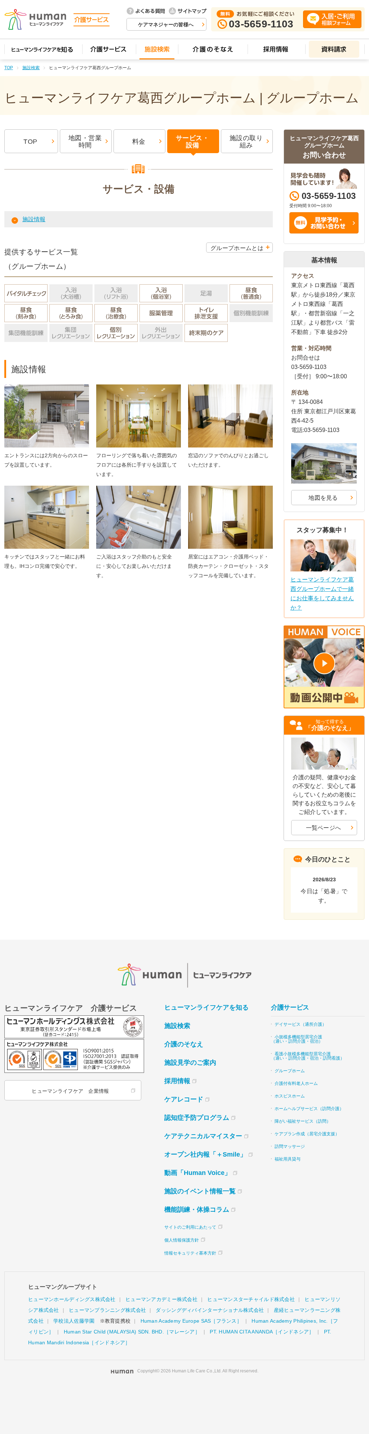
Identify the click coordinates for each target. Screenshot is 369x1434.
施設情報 (33, 219)
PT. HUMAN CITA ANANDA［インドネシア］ (262, 1332)
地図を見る (323, 498)
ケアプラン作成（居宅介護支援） (307, 1133)
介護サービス (290, 1007)
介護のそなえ (183, 1044)
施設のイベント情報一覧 (200, 1191)
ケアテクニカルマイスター (203, 1136)
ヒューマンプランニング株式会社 (107, 1310)
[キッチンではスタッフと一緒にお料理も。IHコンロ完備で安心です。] (46, 487)
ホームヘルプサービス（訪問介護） (309, 1108)
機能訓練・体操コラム (196, 1209)
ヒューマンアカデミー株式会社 (161, 1299)
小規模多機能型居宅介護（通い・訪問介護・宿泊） (297, 1039)
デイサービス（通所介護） (300, 1024)
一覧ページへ (323, 828)
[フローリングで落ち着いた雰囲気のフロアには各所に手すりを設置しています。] (138, 386)
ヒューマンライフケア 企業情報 (70, 1091)
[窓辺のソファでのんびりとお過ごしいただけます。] (230, 386)
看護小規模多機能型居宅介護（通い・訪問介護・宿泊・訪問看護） (307, 1056)
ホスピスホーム (290, 1096)
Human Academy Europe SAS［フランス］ (191, 1321)
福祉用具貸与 (288, 1159)
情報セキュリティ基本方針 (190, 1253)
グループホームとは (236, 248)
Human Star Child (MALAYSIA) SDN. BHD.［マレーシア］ (132, 1332)
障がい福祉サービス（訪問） (303, 1121)
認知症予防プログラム (196, 1117)
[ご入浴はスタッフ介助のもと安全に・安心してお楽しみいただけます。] (138, 487)
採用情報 (177, 1081)
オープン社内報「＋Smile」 (205, 1154)
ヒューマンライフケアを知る (206, 1007)
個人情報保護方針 (181, 1240)
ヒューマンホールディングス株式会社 (72, 1299)
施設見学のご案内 (190, 1062)
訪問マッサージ (290, 1146)
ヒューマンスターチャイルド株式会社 (251, 1299)
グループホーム (290, 1070)
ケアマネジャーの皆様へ (166, 24)
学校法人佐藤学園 (73, 1321)
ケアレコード (183, 1099)
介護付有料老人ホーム (296, 1083)
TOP (8, 67)
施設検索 (31, 67)
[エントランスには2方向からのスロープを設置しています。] (46, 386)
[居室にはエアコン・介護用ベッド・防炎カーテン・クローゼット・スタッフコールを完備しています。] (230, 487)
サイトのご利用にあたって (190, 1227)
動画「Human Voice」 (197, 1172)
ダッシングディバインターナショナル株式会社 (210, 1310)
